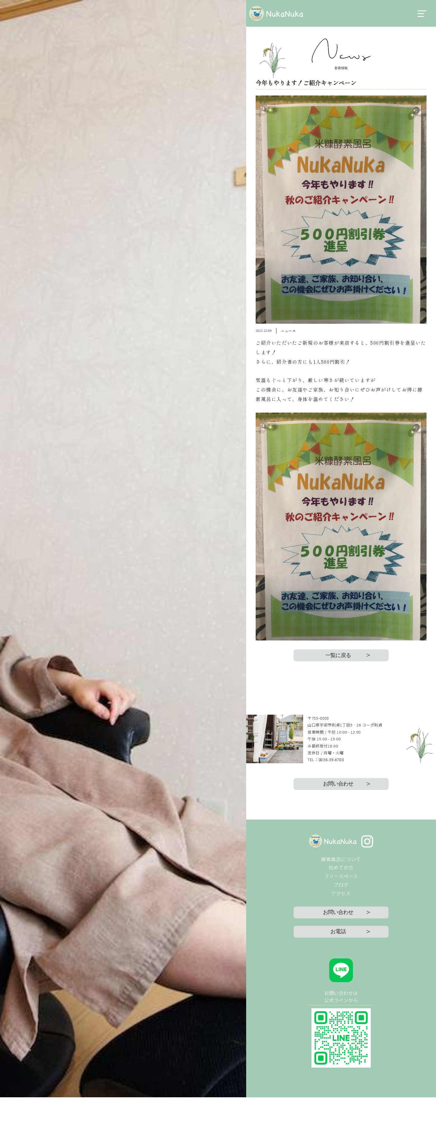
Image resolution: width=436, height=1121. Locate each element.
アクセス (341, 893)
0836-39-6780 (331, 759)
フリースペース (341, 876)
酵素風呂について (341, 859)
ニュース (288, 330)
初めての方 (341, 867)
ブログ (341, 884)
